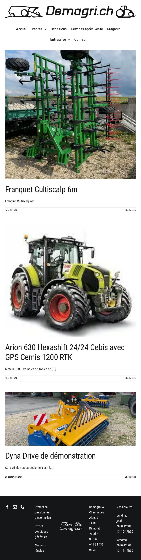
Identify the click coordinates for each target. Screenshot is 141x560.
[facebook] (7, 507)
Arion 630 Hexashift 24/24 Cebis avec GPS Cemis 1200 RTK (64, 352)
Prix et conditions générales (41, 531)
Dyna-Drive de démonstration (50, 456)
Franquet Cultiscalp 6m (41, 189)
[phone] (22, 507)
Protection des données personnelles (43, 512)
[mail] (15, 507)
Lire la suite (130, 210)
